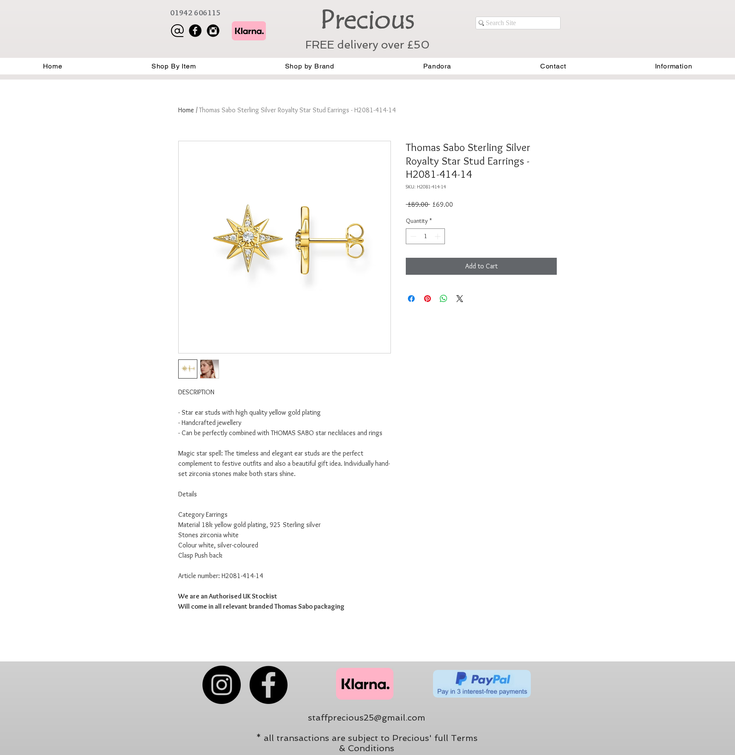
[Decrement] (412, 236)
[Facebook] (268, 685)
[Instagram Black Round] (213, 30)
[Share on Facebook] (411, 298)
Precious (367, 19)
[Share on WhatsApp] (444, 298)
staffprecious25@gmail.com (366, 717)
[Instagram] (221, 685)
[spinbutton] (425, 236)
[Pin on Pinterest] (427, 298)
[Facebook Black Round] (195, 30)
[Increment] (438, 236)
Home (186, 110)
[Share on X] (460, 298)
